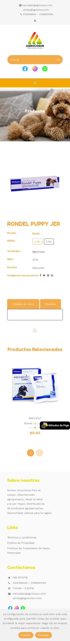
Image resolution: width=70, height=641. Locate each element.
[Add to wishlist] (31, 409)
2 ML (37, 241)
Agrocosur (38, 251)
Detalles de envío (23, 304)
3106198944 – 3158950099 (37, 14)
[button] (39, 452)
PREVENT (35, 418)
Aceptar (26, 635)
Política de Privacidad (20, 542)
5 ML (49, 241)
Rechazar (43, 635)
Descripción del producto (29, 293)
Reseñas (50, 304)
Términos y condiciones (21, 537)
